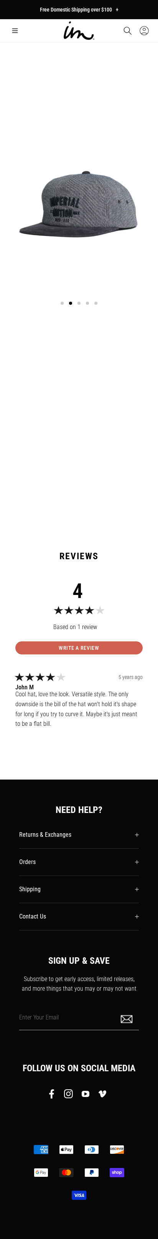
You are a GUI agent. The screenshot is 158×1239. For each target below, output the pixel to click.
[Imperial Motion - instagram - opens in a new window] (68, 1095)
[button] (15, 30)
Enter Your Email (39, 1017)
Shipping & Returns (32, 490)
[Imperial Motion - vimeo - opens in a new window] (102, 1095)
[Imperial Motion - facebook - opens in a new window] (53, 1095)
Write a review (79, 648)
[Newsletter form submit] (127, 1018)
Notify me (79, 437)
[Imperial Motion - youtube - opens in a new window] (85, 1095)
